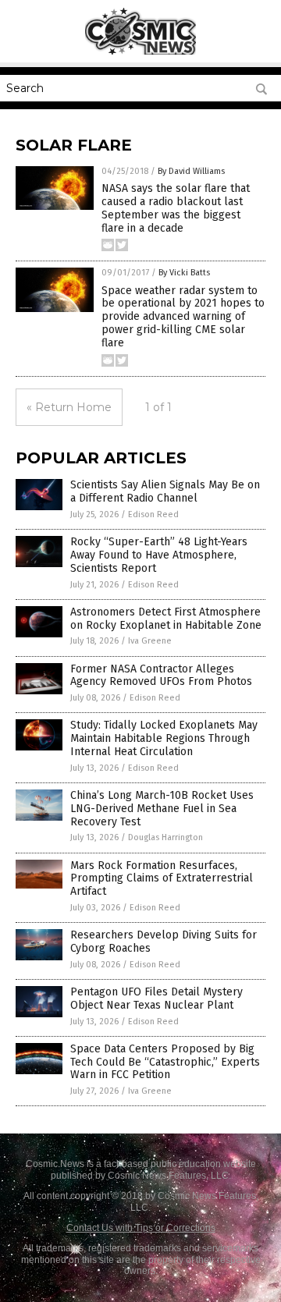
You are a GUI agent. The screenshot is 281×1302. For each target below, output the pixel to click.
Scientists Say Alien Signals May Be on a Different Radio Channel (165, 491)
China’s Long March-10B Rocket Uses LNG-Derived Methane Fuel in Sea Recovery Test (162, 808)
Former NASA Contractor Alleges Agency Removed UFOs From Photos (161, 675)
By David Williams (191, 171)
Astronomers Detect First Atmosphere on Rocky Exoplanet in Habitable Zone (165, 618)
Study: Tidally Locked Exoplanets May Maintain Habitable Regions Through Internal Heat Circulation (164, 738)
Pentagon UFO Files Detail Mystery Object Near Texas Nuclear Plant (156, 998)
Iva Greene (150, 641)
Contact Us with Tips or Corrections (140, 1227)
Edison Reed (153, 514)
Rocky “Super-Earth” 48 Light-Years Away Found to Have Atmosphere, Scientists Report (158, 555)
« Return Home (69, 407)
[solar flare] (141, 51)
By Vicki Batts (184, 273)
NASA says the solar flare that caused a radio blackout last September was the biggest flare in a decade (175, 208)
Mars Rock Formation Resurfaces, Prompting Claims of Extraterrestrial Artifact (161, 879)
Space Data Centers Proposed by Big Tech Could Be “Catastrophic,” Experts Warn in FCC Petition (165, 1062)
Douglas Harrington (165, 837)
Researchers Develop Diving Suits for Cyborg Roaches (163, 941)
